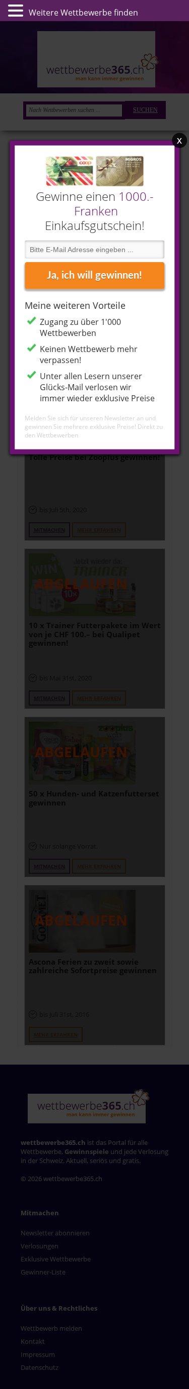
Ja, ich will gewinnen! (94, 275)
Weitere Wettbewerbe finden (83, 12)
